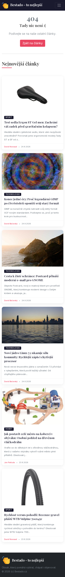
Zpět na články (32, 43)
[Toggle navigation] (59, 5)
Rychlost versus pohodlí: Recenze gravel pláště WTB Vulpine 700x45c (31, 517)
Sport (9, 117)
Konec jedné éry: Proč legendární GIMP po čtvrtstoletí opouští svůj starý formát (31, 201)
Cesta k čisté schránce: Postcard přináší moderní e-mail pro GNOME (31, 278)
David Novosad (10, 147)
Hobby (9, 429)
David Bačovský (11, 224)
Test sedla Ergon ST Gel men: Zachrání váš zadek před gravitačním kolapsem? (31, 124)
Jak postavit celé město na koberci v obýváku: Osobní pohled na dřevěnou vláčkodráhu (29, 438)
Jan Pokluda (9, 462)
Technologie (13, 194)
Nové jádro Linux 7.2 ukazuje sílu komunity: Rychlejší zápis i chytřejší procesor (28, 357)
